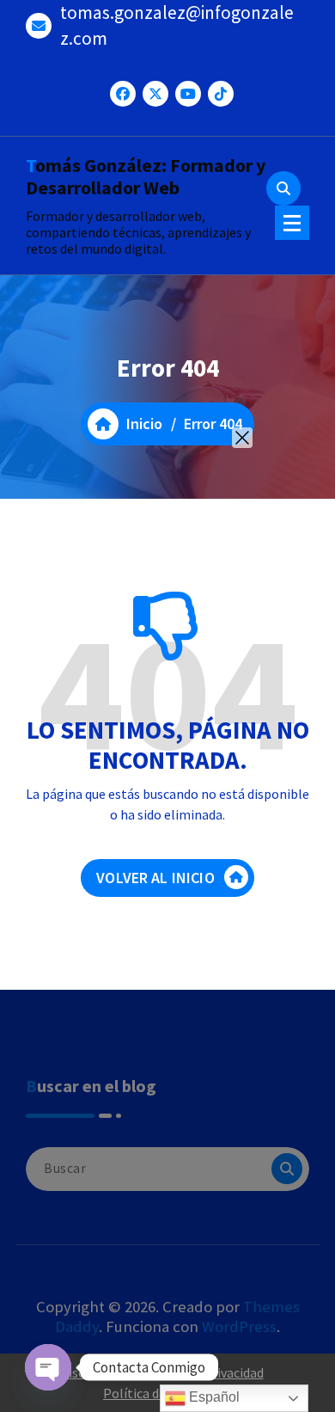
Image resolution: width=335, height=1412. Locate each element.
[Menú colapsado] (292, 223)
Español (213, 1397)
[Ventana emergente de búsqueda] (283, 188)
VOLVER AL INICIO (155, 877)
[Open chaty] (48, 1367)
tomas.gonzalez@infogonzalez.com (177, 25)
